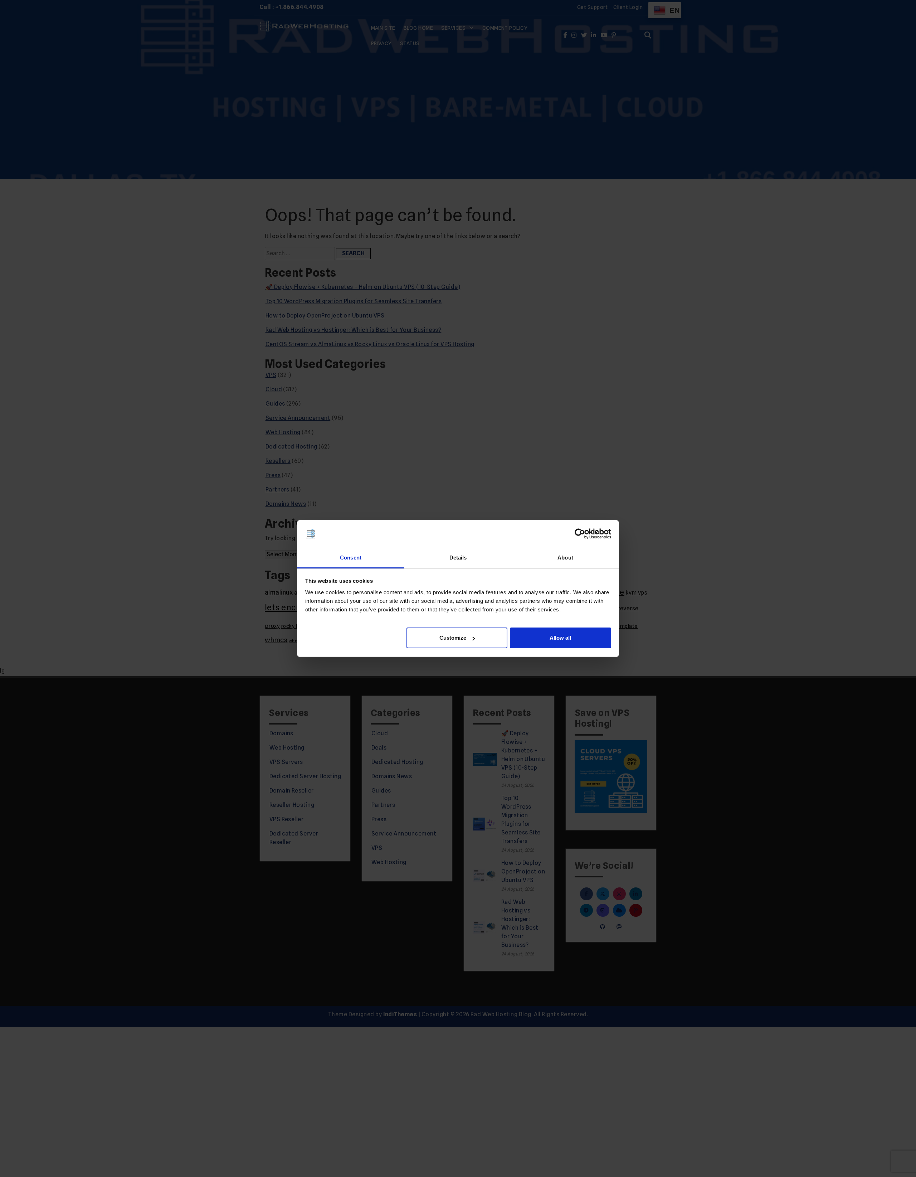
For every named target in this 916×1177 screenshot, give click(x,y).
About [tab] (565, 557)
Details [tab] (458, 557)
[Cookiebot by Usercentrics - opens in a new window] (580, 534)
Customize (452, 638)
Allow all (560, 638)
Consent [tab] (350, 557)
